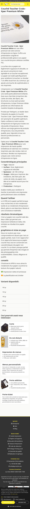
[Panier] (27, 4)
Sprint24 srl (4, 476)
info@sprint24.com (16, 466)
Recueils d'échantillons (16, 441)
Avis (15, 426)
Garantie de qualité (16, 451)
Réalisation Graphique (16, 454)
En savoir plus (14, 494)
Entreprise (15, 423)
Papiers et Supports (16, 438)
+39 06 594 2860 (16, 464)
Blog (15, 429)
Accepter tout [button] (8, 502)
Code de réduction (15, 446)
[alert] (15, 498)
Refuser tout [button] (22, 502)
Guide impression (15, 436)
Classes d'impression (15, 444)
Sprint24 (6, 4)
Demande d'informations (15, 461)
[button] (2, 497)
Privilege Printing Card (16, 449)
